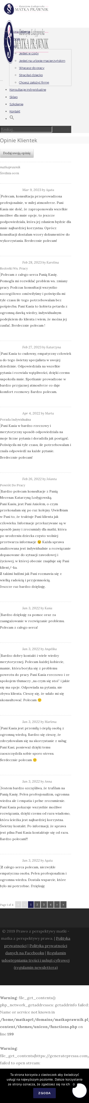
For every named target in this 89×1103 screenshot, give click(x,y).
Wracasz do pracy (31, 68)
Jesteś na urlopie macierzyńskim (42, 61)
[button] (11, 119)
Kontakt (14, 111)
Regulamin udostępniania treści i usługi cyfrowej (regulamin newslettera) (36, 960)
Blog (12, 46)
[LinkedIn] (50, 979)
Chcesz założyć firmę (34, 82)
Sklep (13, 97)
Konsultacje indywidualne (27, 89)
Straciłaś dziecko (31, 75)
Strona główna (19, 31)
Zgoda (44, 1093)
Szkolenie (16, 104)
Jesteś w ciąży (29, 53)
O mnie (14, 39)
